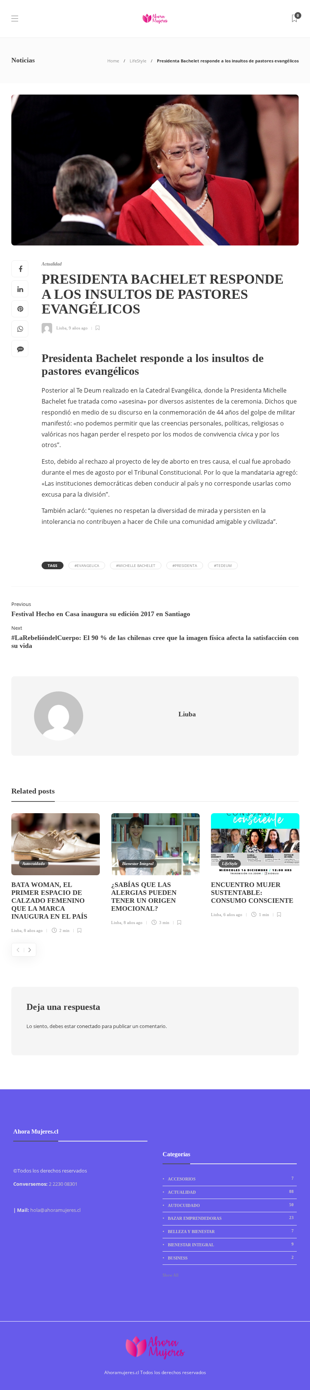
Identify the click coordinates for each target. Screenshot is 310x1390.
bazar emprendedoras (231, 1218)
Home (113, 61)
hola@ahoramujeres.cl (55, 1210)
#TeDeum (223, 565)
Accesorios (231, 1178)
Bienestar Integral (137, 863)
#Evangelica (86, 565)
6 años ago (232, 914)
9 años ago (78, 328)
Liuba (61, 328)
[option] (55, 874)
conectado (89, 1026)
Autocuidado (33, 863)
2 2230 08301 (63, 1183)
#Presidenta (184, 565)
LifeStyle (138, 61)
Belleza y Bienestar (231, 1231)
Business (231, 1257)
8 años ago (33, 930)
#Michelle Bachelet (135, 565)
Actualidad (52, 264)
